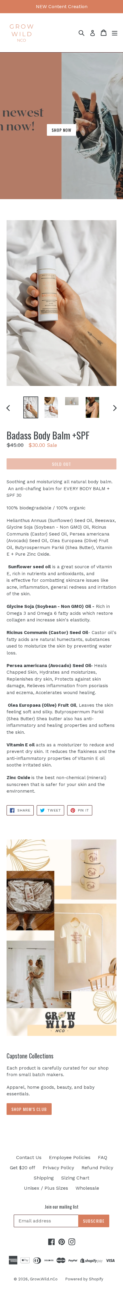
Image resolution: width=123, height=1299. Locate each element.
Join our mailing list (61, 1206)
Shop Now (62, 130)
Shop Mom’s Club (29, 1109)
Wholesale (87, 1188)
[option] (30, 407)
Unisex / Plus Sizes (46, 1188)
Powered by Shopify (84, 1279)
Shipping (44, 1178)
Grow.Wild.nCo (44, 1279)
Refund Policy (97, 1167)
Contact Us (28, 1157)
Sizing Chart (75, 1178)
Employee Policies (69, 1157)
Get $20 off (22, 1167)
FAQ (102, 1157)
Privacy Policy (58, 1167)
